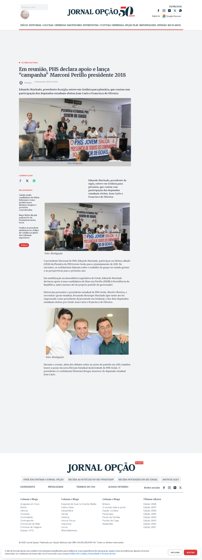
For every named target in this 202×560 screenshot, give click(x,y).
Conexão (25, 514)
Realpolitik (107, 523)
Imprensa (118, 25)
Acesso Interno (118, 487)
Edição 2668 (149, 504)
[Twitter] (175, 10)
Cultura (105, 25)
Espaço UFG (27, 530)
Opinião (162, 25)
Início (24, 25)
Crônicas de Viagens (30, 527)
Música (106, 504)
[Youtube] (169, 10)
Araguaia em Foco (29, 504)
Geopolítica (67, 510)
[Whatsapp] (180, 10)
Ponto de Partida (111, 517)
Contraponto (27, 520)
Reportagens (147, 25)
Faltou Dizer (67, 507)
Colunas (47, 25)
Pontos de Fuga (110, 520)
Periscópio (107, 514)
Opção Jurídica (110, 510)
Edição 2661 (149, 527)
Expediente (27, 487)
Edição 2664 (150, 517)
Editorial (35, 25)
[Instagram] (164, 10)
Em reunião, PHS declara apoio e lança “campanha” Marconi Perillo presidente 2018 (72, 72)
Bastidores (74, 25)
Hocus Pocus (68, 520)
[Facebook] (158, 10)
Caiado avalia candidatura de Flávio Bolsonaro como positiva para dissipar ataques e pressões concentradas (29, 202)
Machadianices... (69, 530)
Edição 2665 (149, 514)
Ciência (24, 510)
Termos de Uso (108, 553)
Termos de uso (85, 487)
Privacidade (55, 487)
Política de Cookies (78, 553)
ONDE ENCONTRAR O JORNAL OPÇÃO (43, 479)
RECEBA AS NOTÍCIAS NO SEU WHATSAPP (91, 479)
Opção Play (131, 25)
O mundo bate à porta (113, 507)
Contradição (26, 517)
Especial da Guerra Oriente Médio (78, 504)
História (65, 517)
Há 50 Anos (174, 25)
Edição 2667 (149, 507)
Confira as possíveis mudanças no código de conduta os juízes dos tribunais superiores (29, 233)
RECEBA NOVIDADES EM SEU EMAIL (138, 479)
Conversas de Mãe (30, 523)
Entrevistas (91, 25)
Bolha (23, 507)
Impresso (60, 25)
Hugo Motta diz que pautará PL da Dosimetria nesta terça (28, 219)
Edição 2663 (149, 520)
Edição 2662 (149, 523)
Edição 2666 (149, 510)
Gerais (64, 514)
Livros (64, 527)
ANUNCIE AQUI (170, 479)
